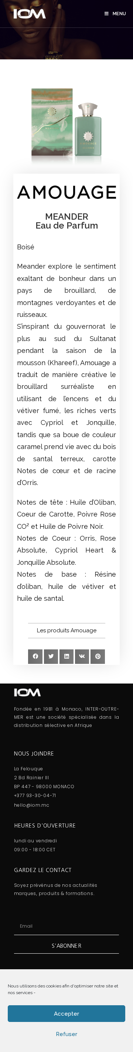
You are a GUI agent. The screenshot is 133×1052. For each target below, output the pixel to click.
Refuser (66, 1034)
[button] (66, 630)
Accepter (66, 1013)
